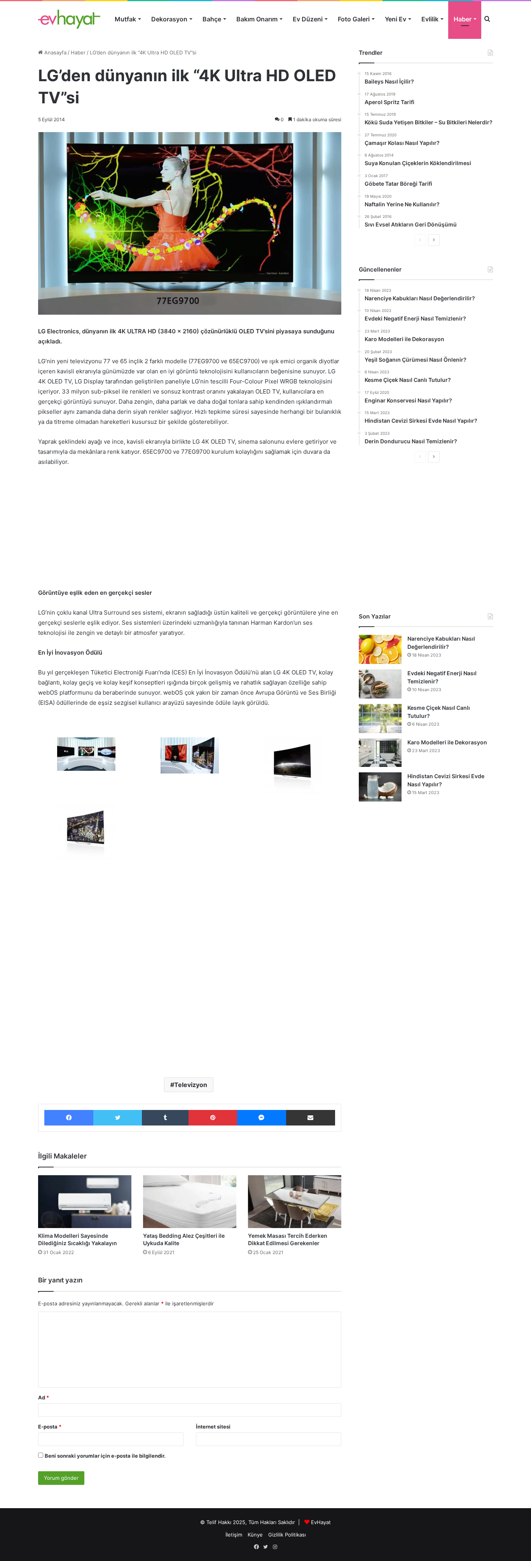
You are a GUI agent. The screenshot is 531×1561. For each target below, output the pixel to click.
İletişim (233, 1534)
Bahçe (212, 19)
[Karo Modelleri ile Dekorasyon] (380, 753)
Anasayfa (54, 52)
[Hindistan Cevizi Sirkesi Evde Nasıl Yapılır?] (380, 786)
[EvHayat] (69, 19)
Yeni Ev (395, 19)
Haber (463, 19)
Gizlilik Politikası (287, 1534)
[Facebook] (68, 1117)
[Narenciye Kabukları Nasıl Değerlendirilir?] (380, 649)
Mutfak (125, 19)
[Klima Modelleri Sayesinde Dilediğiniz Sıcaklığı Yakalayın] (84, 1201)
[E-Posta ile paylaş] (310, 1117)
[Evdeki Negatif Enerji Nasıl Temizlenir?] (380, 684)
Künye (255, 1534)
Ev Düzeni (308, 19)
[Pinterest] (213, 1117)
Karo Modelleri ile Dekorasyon (447, 742)
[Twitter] (117, 1117)
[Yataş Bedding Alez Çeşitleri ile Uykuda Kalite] (189, 1201)
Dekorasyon (169, 19)
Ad (43, 1397)
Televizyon (190, 1085)
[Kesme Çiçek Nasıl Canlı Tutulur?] (380, 718)
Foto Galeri (354, 19)
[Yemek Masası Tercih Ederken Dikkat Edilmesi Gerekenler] (294, 1201)
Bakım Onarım (257, 19)
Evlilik (429, 19)
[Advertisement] (189, 531)
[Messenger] (261, 1117)
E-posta (49, 1426)
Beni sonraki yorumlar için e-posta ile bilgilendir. (105, 1456)
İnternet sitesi (213, 1426)
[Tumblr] (165, 1117)
